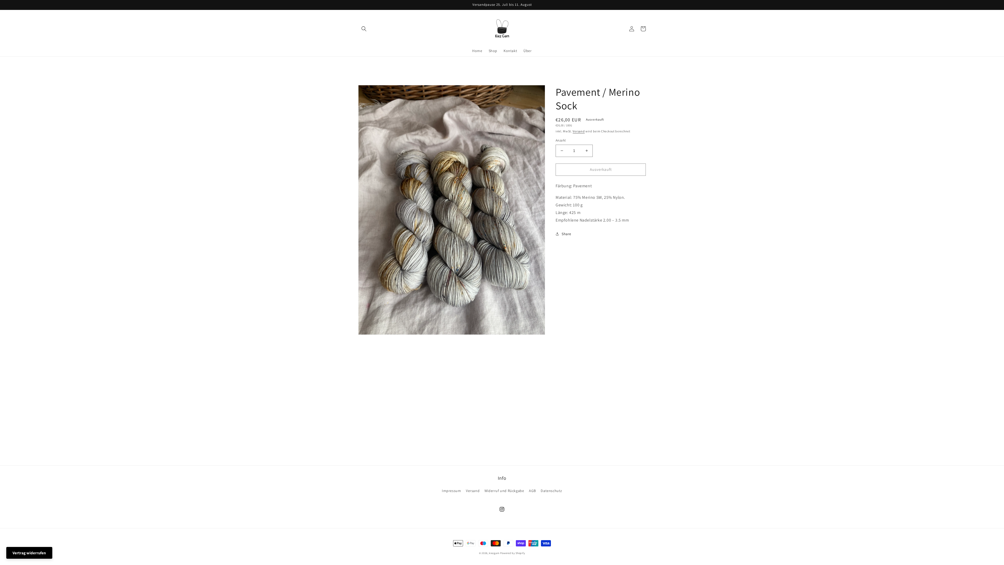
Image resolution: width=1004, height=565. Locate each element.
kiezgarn (494, 553)
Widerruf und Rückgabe (504, 490)
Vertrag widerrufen (29, 552)
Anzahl (561, 140)
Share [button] (566, 233)
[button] (364, 29)
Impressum (451, 490)
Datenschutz (551, 490)
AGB (532, 490)
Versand (579, 131)
